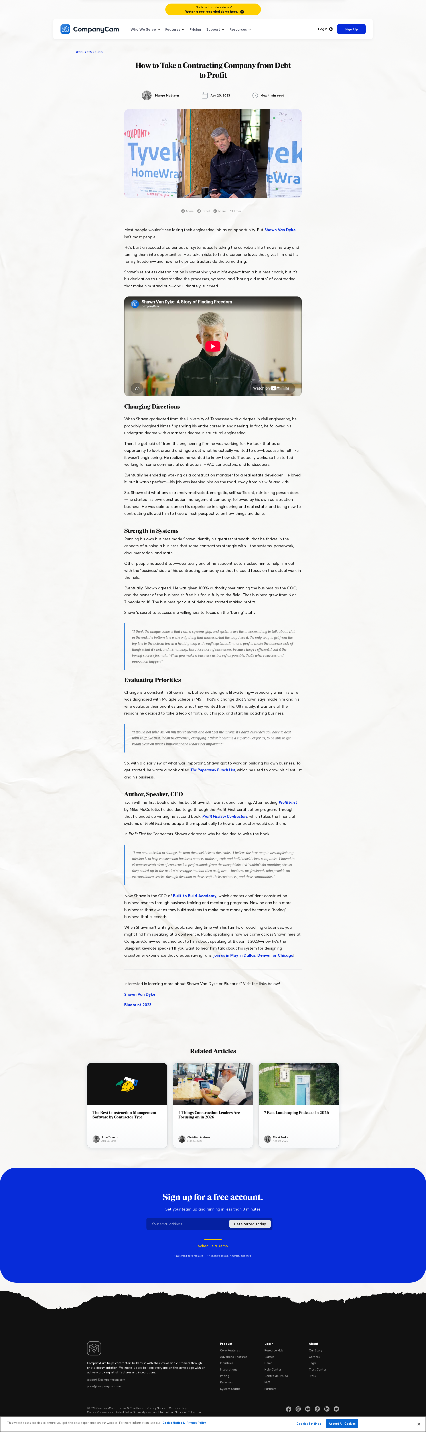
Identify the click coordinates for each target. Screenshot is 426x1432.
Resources (238, 29)
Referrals (226, 1382)
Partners (270, 1389)
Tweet (206, 211)
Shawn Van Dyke (280, 229)
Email (237, 211)
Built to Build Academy (195, 895)
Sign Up (351, 29)
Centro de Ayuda (276, 1376)
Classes (269, 1357)
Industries (226, 1363)
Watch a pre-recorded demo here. (211, 12)
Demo (268, 1363)
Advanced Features (233, 1357)
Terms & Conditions (131, 1408)
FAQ (267, 1382)
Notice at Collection (188, 1412)
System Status (230, 1389)
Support (213, 29)
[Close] (419, 1424)
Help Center (272, 1369)
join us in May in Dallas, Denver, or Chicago (253, 955)
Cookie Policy (178, 1408)
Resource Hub (273, 1350)
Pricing (195, 29)
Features (172, 29)
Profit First (288, 802)
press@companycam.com (104, 1386)
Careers (314, 1357)
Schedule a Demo (213, 1246)
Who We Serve (143, 29)
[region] (213, 1424)
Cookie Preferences (100, 1412)
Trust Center (317, 1369)
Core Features (230, 1350)
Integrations (228, 1369)
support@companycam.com (106, 1379)
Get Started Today (250, 1224)
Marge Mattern (167, 95)
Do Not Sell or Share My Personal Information (144, 1412)
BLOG (98, 52)
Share (190, 211)
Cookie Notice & (173, 1422)
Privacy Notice (156, 1408)
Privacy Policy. (196, 1422)
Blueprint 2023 (138, 1004)
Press (312, 1376)
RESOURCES (83, 52)
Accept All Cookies (342, 1423)
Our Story (315, 1350)
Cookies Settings (308, 1423)
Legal (312, 1363)
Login (322, 29)
